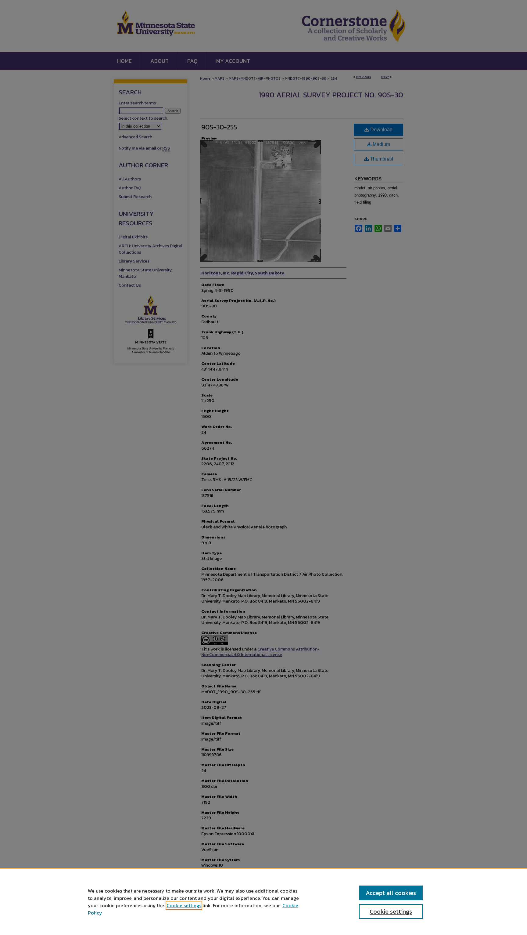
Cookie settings (184, 905)
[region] (263, 901)
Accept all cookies (391, 892)
